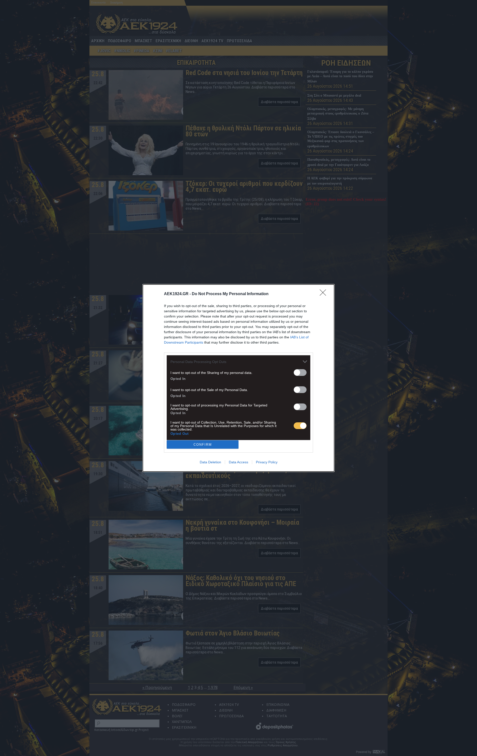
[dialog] (238, 378)
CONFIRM (203, 444)
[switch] (300, 372)
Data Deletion (210, 462)
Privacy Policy (267, 462)
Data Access (238, 462)
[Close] (324, 294)
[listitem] (238, 361)
